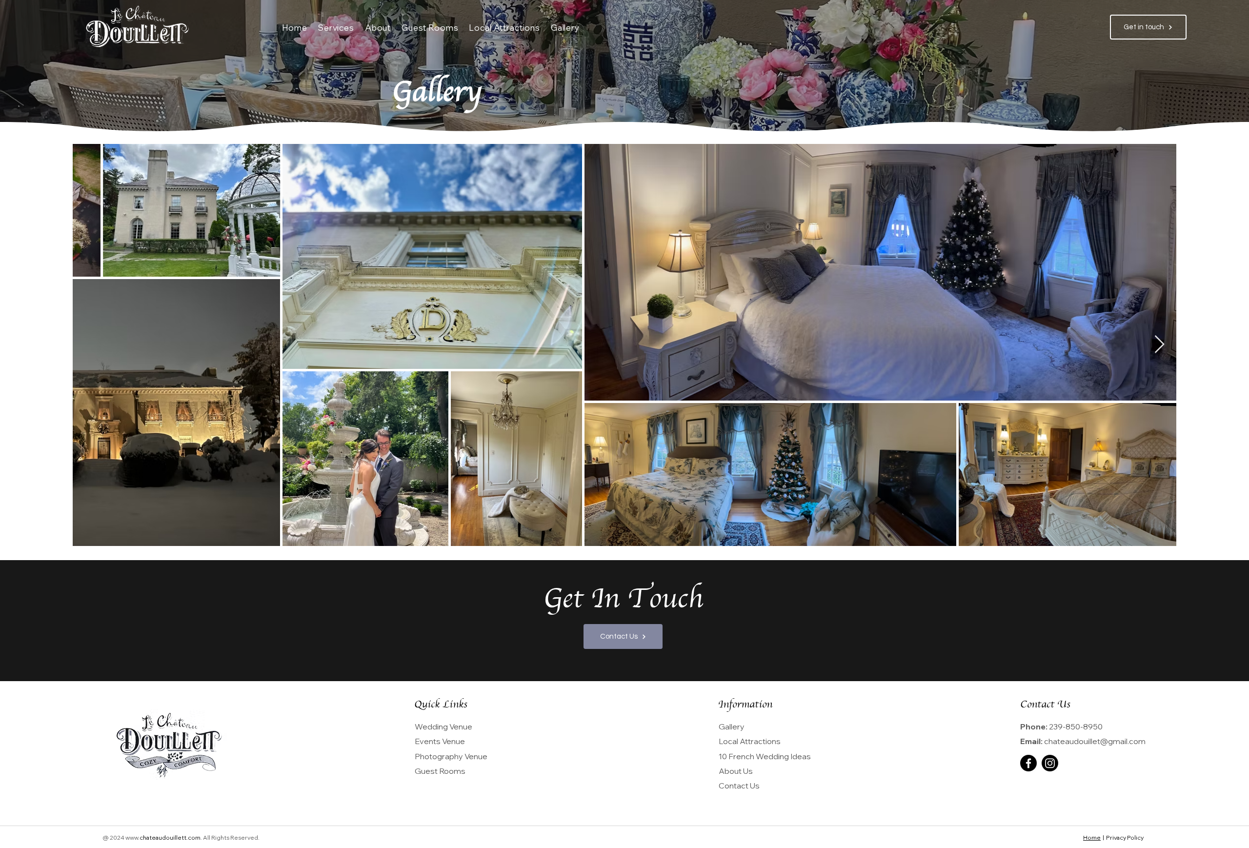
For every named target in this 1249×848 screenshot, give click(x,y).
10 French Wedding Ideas (765, 756)
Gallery (732, 726)
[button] (336, 28)
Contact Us (739, 785)
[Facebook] (1028, 763)
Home (1092, 837)
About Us (736, 771)
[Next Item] (1159, 344)
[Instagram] (1050, 763)
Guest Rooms (440, 771)
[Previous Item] (89, 344)
